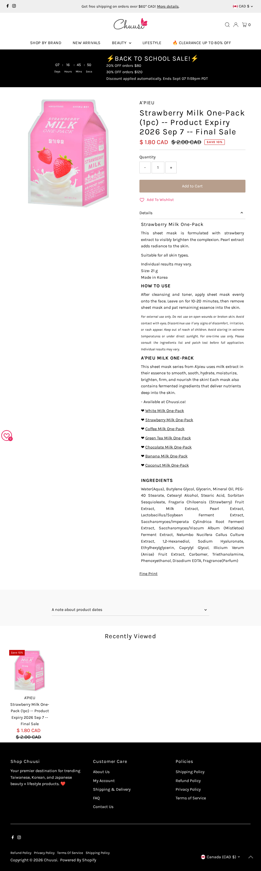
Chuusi (50, 859)
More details (168, 6)
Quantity (147, 157)
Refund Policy (188, 780)
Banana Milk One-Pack (166, 456)
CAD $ (244, 6)
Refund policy (20, 853)
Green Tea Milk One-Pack (168, 437)
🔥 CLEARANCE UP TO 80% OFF (202, 42)
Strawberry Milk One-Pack (169, 419)
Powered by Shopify (78, 859)
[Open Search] (227, 24)
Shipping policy (98, 853)
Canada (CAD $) (221, 856)
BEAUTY (120, 42)
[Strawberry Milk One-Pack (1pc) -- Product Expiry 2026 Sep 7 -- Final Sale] (30, 671)
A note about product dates (77, 609)
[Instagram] (14, 6)
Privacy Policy (188, 789)
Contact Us (103, 806)
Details (145, 212)
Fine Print (148, 574)
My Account (104, 780)
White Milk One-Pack (164, 410)
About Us (101, 771)
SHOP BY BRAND (45, 42)
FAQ (96, 798)
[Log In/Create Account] (235, 24)
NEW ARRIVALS (87, 42)
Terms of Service (191, 798)
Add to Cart (192, 186)
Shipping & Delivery (111, 789)
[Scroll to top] (251, 857)
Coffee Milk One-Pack (165, 428)
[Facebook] (7, 6)
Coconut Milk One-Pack (167, 465)
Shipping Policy (190, 771)
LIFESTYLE (152, 42)
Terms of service (70, 853)
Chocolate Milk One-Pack (168, 447)
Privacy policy (44, 853)
